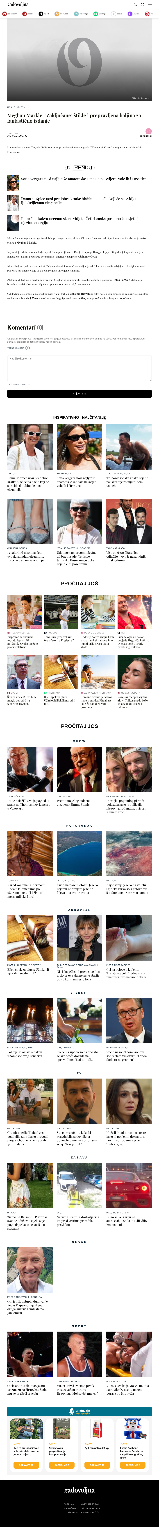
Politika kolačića (90, 1512)
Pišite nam (69, 1504)
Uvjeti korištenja (90, 1504)
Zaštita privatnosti (91, 1508)
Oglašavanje (71, 1512)
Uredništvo (70, 1508)
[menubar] (142, 5)
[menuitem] (142, 5)
